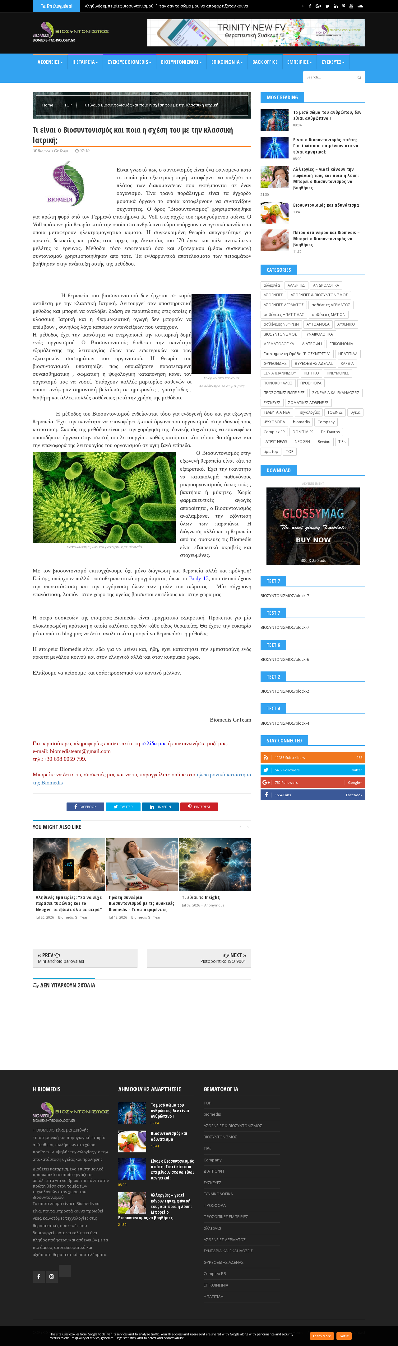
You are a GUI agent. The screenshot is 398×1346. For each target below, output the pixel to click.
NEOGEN (302, 441)
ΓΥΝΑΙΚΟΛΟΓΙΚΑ (319, 334)
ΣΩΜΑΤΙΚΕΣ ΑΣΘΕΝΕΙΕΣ (308, 402)
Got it (344, 1336)
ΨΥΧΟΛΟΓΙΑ (274, 422)
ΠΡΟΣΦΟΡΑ (311, 383)
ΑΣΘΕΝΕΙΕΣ (49, 62)
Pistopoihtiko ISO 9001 (223, 961)
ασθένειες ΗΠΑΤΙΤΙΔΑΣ (284, 314)
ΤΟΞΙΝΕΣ (335, 412)
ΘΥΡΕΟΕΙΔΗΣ (275, 363)
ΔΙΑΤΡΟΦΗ (312, 343)
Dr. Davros (330, 432)
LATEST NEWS (275, 441)
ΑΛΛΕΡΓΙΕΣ (296, 285)
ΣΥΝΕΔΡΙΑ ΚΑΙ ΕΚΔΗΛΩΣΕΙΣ (335, 392)
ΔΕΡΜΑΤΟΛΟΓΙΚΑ (279, 343)
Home (48, 105)
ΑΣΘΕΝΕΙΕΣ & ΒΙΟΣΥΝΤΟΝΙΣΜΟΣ (319, 295)
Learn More (322, 1336)
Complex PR (274, 432)
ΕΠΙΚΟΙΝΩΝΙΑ (341, 343)
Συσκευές (331, 62)
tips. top (271, 451)
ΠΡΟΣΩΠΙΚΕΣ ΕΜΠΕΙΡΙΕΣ (284, 392)
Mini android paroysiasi (61, 961)
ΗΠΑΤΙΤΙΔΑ (348, 353)
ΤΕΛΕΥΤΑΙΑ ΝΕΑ (277, 412)
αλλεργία (272, 285)
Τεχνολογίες (309, 412)
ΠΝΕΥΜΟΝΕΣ (338, 373)
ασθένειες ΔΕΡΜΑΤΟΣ (331, 305)
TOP (68, 105)
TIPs (341, 441)
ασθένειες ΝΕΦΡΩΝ (281, 324)
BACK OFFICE (265, 62)
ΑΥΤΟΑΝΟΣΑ (318, 324)
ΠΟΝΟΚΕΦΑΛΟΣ (278, 383)
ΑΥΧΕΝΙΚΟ (346, 324)
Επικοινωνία (225, 62)
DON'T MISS (303, 432)
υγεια (355, 412)
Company (326, 422)
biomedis (301, 422)
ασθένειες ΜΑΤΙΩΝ (328, 314)
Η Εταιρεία (83, 62)
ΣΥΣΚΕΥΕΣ (272, 402)
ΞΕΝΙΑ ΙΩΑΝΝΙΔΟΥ (280, 373)
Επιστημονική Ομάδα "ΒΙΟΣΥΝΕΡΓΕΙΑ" (297, 353)
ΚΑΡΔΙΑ (347, 363)
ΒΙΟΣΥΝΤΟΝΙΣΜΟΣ (180, 62)
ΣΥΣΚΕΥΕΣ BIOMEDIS (128, 62)
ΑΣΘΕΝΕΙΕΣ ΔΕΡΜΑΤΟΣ (284, 305)
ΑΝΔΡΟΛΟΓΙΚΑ (326, 285)
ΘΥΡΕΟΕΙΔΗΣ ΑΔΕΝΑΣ (313, 363)
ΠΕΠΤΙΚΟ (311, 373)
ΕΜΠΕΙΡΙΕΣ (298, 62)
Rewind (324, 441)
